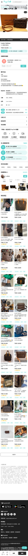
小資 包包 (5, 483)
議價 (14, 553)
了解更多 (25, 143)
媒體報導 (15, 537)
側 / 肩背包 (14, 524)
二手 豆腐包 (15, 480)
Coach (2, 526)
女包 (7, 97)
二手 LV (15, 477)
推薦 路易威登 (10, 477)
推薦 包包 (20, 483)
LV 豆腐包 (5, 473)
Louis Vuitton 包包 (6, 474)
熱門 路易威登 (23, 476)
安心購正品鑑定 (4, 537)
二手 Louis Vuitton (15, 478)
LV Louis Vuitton (20, 472)
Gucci (6, 526)
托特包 (20, 167)
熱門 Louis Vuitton (16, 479)
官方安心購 (9, 524)
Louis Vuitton (9, 101)
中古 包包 (15, 483)
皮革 (22, 470)
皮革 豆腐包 (13, 474)
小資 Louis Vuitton (8, 479)
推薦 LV (9, 478)
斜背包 (10, 97)
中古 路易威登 (3, 477)
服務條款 (12, 532)
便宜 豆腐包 (20, 480)
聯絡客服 (8, 532)
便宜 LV (19, 477)
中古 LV (5, 478)
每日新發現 (3, 524)
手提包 (15, 167)
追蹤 (25, 176)
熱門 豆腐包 (6, 482)
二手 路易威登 (3, 476)
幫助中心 (3, 532)
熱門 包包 (10, 483)
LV (13, 470)
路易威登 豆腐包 (6, 472)
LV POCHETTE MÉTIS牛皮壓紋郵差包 (8, 466)
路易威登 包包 (13, 472)
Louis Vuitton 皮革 (15, 473)
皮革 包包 (18, 474)
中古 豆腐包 (11, 482)
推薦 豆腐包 (17, 482)
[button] (4, 180)
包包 (3, 471)
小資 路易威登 (16, 476)
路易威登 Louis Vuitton (15, 471)
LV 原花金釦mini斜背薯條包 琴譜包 (14, 468)
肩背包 (9, 167)
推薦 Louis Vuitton (8, 480)
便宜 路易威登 (10, 476)
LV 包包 (9, 473)
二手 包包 (22, 482)
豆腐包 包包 (23, 474)
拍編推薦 (10, 537)
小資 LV (23, 477)
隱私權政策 (17, 532)
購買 (22, 553)
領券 (23, 66)
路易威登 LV (7, 471)
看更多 (14, 454)
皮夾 (19, 524)
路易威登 (10, 470)
